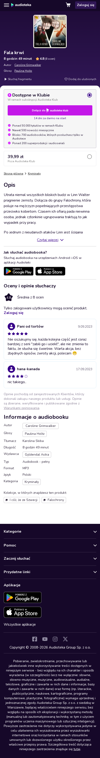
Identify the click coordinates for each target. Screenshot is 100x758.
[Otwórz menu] (6, 5)
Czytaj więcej (47, 240)
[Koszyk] (68, 5)
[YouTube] (45, 639)
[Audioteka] (21, 5)
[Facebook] (34, 639)
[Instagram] (55, 639)
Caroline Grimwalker (27, 65)
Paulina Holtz (23, 71)
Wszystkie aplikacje (20, 624)
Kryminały (34, 173)
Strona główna (13, 173)
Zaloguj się (85, 5)
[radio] (50, 97)
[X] (65, 639)
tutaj (76, 749)
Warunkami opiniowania (21, 408)
